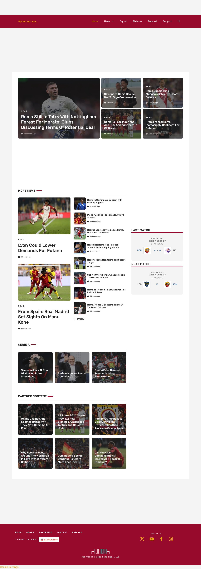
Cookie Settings (9, 566)
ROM (139, 250)
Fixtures (137, 21)
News (107, 21)
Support (167, 21)
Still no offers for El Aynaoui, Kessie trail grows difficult (106, 276)
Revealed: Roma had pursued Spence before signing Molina (103, 246)
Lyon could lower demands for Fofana (40, 248)
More (80, 318)
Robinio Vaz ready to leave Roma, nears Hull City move (105, 231)
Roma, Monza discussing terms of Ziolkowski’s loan (105, 306)
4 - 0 (157, 250)
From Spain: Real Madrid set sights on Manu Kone (43, 317)
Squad (123, 21)
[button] (179, 21)
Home (95, 21)
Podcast (152, 21)
